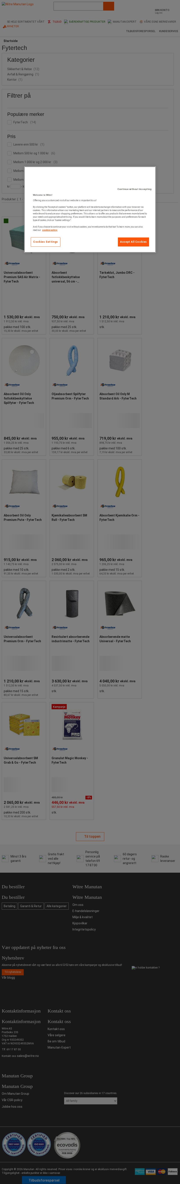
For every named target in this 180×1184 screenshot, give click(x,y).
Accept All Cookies (133, 241)
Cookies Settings (45, 241)
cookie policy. (50, 230)
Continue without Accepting (134, 189)
